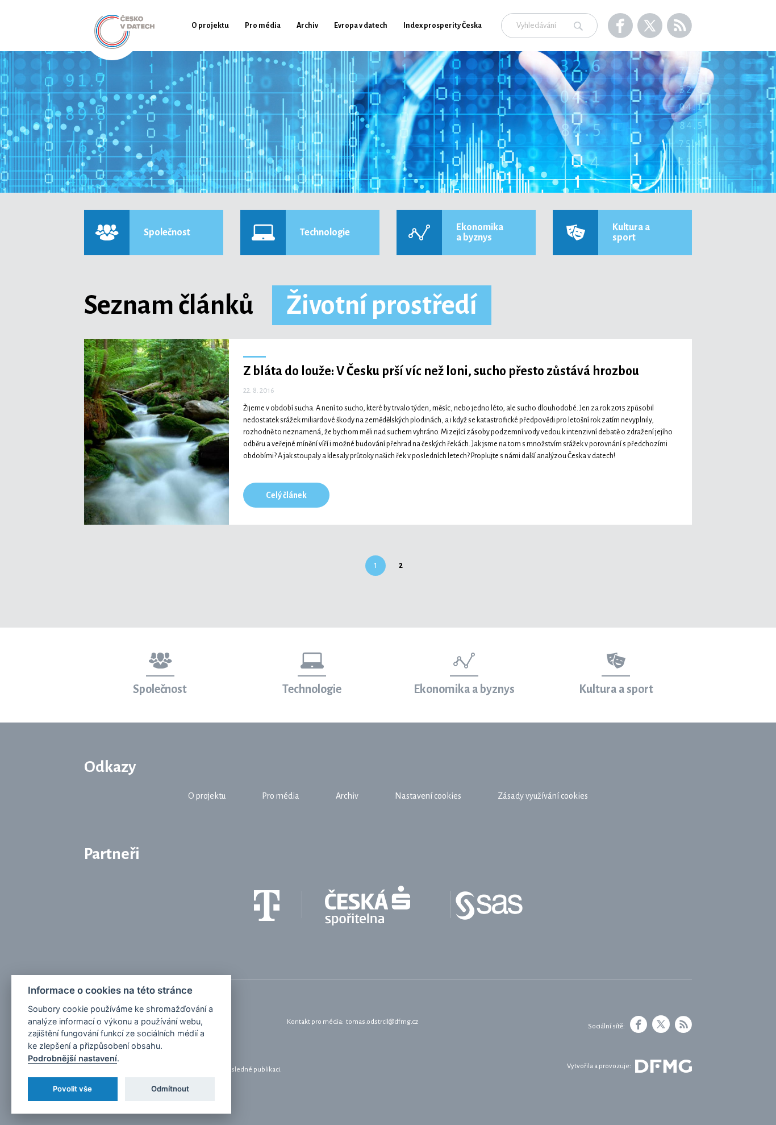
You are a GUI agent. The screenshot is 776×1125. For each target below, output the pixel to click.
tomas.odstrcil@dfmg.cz (382, 1022)
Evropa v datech (360, 26)
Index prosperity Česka (442, 26)
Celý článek (286, 495)
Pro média (263, 26)
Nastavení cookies (428, 795)
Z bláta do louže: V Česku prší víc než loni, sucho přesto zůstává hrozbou (441, 371)
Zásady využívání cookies (543, 795)
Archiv (307, 26)
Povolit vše (72, 1088)
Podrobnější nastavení (72, 1058)
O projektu (210, 26)
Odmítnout (170, 1088)
